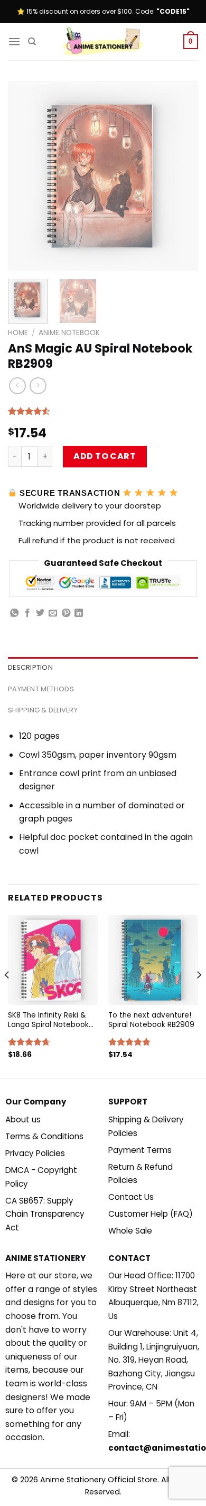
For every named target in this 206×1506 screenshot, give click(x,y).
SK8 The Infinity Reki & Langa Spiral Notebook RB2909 (48, 1020)
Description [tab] (30, 667)
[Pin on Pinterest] (66, 613)
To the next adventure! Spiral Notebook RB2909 (151, 1020)
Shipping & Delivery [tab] (43, 710)
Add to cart (104, 456)
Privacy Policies (35, 1153)
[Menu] (14, 41)
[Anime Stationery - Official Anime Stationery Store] (103, 41)
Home (18, 333)
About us (23, 1119)
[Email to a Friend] (53, 613)
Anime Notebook (69, 333)
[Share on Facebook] (27, 613)
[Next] (181, 176)
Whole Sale (130, 1230)
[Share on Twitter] (40, 613)
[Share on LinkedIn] (78, 613)
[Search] (32, 42)
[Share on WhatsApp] (14, 613)
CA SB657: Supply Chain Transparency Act (45, 1214)
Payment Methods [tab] (41, 688)
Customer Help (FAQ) (150, 1213)
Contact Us (131, 1196)
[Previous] (24, 176)
